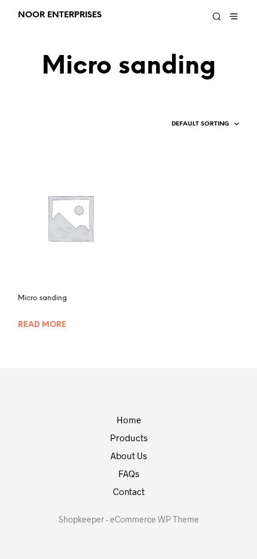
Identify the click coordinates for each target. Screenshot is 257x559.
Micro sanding (42, 298)
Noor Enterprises (60, 14)
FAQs (128, 473)
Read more (42, 325)
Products (129, 437)
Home (129, 419)
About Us (129, 455)
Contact (129, 491)
